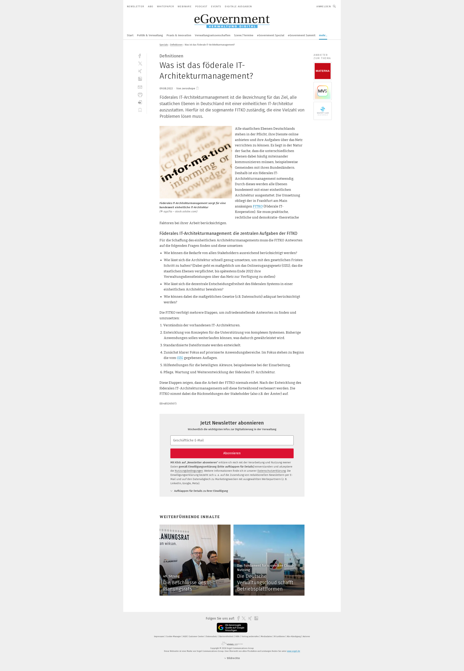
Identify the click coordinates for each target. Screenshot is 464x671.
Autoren (306, 636)
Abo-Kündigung (294, 636)
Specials (164, 44)
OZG (180, 358)
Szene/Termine (243, 35)
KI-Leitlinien (279, 636)
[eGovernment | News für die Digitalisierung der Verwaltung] (130, 35)
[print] (140, 94)
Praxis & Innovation (179, 35)
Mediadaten (267, 636)
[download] (140, 102)
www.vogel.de (293, 651)
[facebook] (140, 55)
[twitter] (140, 63)
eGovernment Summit (301, 35)
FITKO (258, 206)
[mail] (140, 86)
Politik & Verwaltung (150, 35)
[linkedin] (140, 79)
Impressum (159, 636)
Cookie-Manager (174, 636)
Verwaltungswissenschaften (212, 35)
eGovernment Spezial (270, 35)
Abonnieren (232, 453)
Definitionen (176, 44)
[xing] (140, 71)
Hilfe (237, 636)
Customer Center (197, 636)
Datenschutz (212, 636)
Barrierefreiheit (226, 636)
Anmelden (323, 6)
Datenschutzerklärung (271, 470)
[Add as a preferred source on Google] (232, 627)
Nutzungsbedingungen (189, 470)
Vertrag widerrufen (250, 636)
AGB (185, 636)
